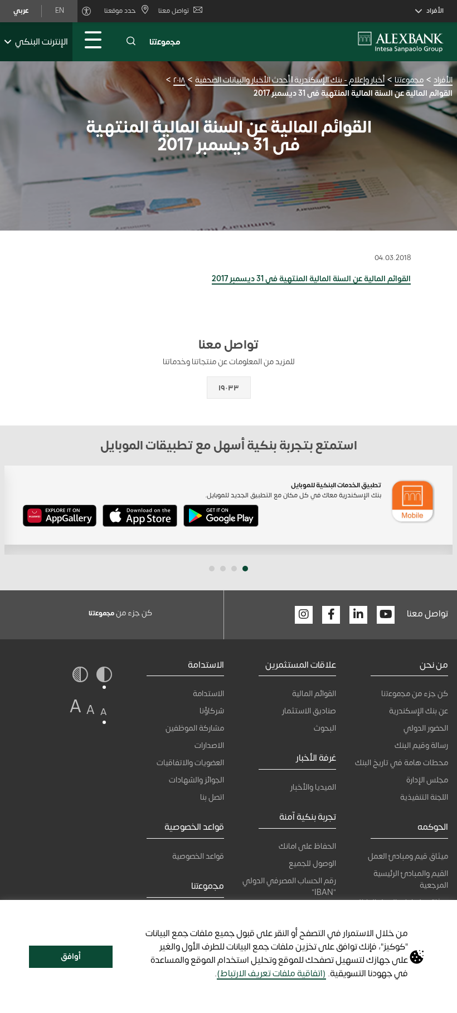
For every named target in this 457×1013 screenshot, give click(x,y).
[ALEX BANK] (401, 41)
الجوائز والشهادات (196, 780)
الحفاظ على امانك (307, 846)
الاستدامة (208, 693)
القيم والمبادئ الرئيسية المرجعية (410, 879)
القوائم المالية (314, 693)
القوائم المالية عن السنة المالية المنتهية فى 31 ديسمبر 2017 (311, 278)
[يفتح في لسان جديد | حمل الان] (221, 518)
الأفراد (443, 80)
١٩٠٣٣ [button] (228, 387)
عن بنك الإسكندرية (418, 710)
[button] (131, 41)
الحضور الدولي (425, 728)
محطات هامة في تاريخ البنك (401, 762)
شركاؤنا (212, 710)
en (59, 10)
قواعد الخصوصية (198, 856)
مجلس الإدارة (427, 780)
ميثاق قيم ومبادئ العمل (408, 856)
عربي (20, 10)
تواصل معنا (173, 10)
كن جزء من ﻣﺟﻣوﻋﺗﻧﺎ (414, 693)
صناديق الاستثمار (309, 710)
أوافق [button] (71, 956)
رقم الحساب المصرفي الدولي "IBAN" (289, 886)
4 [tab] (212, 568)
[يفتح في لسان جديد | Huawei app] (59, 518)
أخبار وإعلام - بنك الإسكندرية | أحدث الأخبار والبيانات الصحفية (290, 80)
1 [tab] (245, 568)
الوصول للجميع (312, 863)
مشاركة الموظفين (195, 728)
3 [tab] (223, 568)
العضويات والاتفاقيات (190, 762)
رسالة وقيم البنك (421, 745)
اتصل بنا (212, 797)
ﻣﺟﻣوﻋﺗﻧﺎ (165, 42)
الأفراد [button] (435, 10)
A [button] (103, 712)
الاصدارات (209, 745)
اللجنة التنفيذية (424, 797)
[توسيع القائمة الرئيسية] (93, 41)
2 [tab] (234, 568)
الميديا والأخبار (313, 787)
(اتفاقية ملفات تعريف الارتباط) (271, 973)
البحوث (325, 728)
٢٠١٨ (179, 80)
